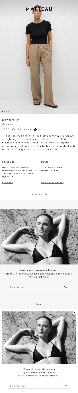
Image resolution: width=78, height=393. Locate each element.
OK (65, 386)
